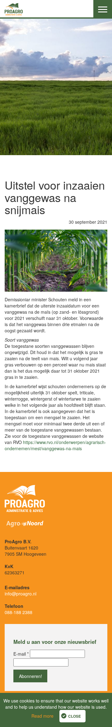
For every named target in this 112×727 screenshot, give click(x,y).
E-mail (21, 654)
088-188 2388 (18, 612)
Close (74, 716)
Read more (42, 716)
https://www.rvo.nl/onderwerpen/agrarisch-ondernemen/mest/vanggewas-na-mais (55, 445)
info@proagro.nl (20, 593)
